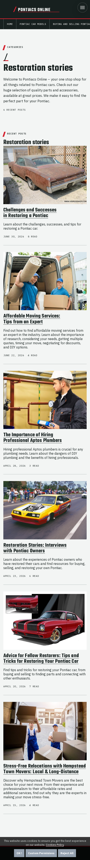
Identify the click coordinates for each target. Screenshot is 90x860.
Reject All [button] (66, 853)
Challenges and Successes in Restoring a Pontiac (30, 213)
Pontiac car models (33, 24)
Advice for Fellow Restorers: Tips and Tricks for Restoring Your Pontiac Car (41, 658)
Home (10, 24)
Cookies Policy (55, 845)
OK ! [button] (19, 853)
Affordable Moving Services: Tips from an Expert (31, 319)
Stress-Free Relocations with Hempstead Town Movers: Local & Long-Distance (44, 769)
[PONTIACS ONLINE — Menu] (82, 8)
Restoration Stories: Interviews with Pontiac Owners (35, 548)
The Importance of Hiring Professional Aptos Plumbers (32, 438)
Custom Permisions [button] (41, 853)
